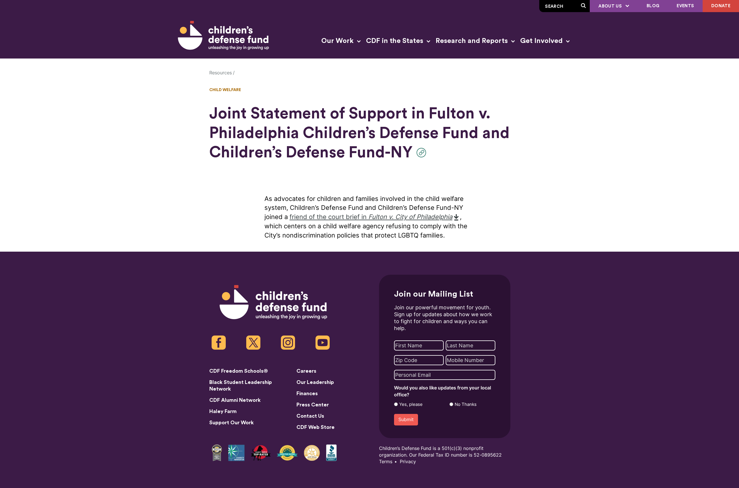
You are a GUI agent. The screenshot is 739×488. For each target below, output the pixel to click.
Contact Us (310, 416)
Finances (307, 393)
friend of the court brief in (371, 217)
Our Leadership (315, 382)
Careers (306, 371)
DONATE (720, 6)
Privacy (408, 461)
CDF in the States (395, 40)
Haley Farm (223, 411)
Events (685, 6)
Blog (653, 6)
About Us (610, 6)
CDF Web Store (315, 427)
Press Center (312, 404)
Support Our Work (231, 422)
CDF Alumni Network (235, 400)
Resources (220, 72)
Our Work (338, 40)
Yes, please (411, 404)
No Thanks (466, 404)
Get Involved (542, 40)
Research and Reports (473, 40)
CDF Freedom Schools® (238, 371)
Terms (385, 461)
